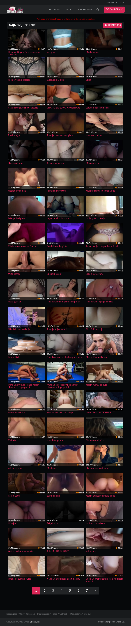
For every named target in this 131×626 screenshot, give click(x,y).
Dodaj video (11, 614)
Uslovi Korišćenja (27, 614)
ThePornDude (84, 9)
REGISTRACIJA (112, 2)
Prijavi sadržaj (43, 614)
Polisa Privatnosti (59, 614)
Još (67, 9)
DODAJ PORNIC (114, 9)
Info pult (87, 614)
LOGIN (121, 2)
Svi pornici (55, 9)
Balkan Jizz (34, 622)
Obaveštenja (75, 614)
